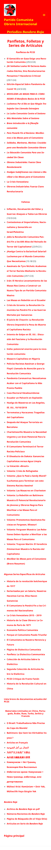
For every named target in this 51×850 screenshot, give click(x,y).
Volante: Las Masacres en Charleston (26, 490)
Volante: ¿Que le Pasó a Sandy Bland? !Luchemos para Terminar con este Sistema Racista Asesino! (26, 480)
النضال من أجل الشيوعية (18, 747)
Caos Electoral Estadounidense (23, 392)
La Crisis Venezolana (17, 181)
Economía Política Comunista (22, 630)
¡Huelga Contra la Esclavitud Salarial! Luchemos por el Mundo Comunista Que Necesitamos (26, 256)
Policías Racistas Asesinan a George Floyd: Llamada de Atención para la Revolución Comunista (25, 368)
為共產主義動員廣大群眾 (18, 757)
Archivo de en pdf (23, 809)
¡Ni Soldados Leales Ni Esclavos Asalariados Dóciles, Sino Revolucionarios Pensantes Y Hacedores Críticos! (26, 71)
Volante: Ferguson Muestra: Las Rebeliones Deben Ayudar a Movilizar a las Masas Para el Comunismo (27, 534)
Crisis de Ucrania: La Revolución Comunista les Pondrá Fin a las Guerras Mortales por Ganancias (26, 310)
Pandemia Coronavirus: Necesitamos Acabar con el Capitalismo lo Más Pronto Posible (26, 383)
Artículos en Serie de (25, 823)
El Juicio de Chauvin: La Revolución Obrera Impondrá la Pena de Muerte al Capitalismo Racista (26, 324)
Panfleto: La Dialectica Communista (26, 654)
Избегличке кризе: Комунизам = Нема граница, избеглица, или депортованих (25, 776)
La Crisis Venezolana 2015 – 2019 (24, 615)
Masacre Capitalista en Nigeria (23, 358)
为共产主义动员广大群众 (18, 752)
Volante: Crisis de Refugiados (22, 471)
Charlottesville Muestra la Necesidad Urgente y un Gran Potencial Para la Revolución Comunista (27, 437)
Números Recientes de (26, 813)
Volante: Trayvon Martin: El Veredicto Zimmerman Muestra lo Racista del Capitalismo (27, 549)
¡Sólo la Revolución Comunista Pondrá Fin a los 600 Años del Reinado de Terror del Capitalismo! (26, 241)
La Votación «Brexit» (18, 466)
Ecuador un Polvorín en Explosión (24, 397)
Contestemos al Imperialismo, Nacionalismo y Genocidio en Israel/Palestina (26, 227)
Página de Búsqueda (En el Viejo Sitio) (27, 818)
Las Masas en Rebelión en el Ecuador (26, 300)
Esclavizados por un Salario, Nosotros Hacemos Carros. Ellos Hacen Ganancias (26, 596)
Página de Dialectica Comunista (24, 649)
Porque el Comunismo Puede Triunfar (27, 634)
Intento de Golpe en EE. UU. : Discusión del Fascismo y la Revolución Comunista (25, 339)
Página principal (14, 835)
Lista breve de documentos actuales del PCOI (25, 700)
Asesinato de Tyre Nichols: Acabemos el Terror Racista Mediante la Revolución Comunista (26, 271)
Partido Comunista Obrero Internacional (20, 22)
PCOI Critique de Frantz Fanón (23, 678)
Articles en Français (17, 742)
